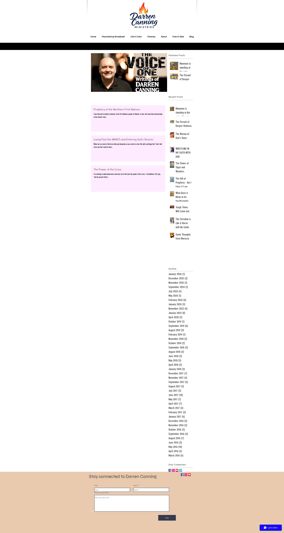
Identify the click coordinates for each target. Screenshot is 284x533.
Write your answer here (101, 492)
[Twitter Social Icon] (180, 470)
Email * (135, 485)
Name (96, 485)
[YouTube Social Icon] (177, 470)
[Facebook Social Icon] (170, 470)
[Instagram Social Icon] (173, 470)
